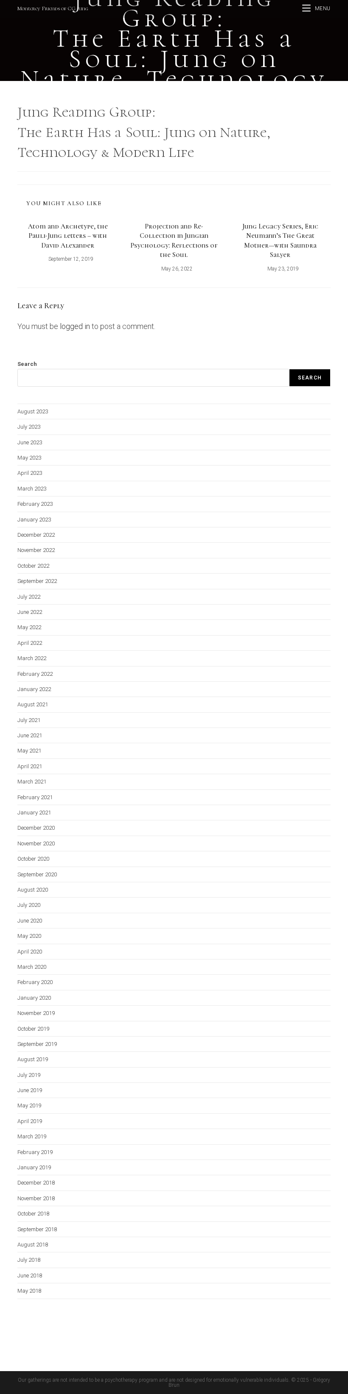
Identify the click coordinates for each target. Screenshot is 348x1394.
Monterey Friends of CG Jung (52, 8)
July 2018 (28, 1260)
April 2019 (29, 1121)
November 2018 (36, 1198)
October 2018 (33, 1213)
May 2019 (29, 1105)
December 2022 (36, 535)
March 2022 (31, 658)
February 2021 (35, 797)
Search (27, 364)
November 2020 (36, 843)
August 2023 (32, 411)
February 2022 (35, 674)
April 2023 (29, 473)
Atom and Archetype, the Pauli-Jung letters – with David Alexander (68, 236)
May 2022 (29, 627)
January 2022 (34, 689)
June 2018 (29, 1275)
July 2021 (28, 720)
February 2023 (35, 504)
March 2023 (31, 488)
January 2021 (34, 812)
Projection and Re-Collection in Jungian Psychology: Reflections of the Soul (174, 240)
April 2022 (29, 643)
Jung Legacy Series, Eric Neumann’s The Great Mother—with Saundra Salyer (280, 240)
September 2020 (37, 874)
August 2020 (32, 890)
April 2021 (29, 766)
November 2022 (36, 550)
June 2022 (29, 612)
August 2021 (32, 704)
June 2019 (29, 1090)
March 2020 (31, 967)
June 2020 (29, 920)
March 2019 (31, 1136)
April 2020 (29, 951)
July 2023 (28, 427)
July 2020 (28, 905)
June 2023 (29, 442)
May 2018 (29, 1291)
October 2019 (33, 1029)
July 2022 (28, 597)
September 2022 (37, 581)
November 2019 (36, 1013)
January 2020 (34, 998)
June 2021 (29, 735)
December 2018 (36, 1182)
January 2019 (34, 1167)
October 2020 (33, 859)
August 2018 (32, 1244)
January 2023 (34, 519)
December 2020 (36, 828)
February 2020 (35, 982)
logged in (75, 326)
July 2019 (28, 1075)
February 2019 (35, 1152)
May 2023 (29, 457)
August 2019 (32, 1059)
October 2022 (33, 566)
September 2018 (37, 1229)
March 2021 (31, 781)
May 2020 (29, 936)
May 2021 (29, 750)
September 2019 (37, 1044)
